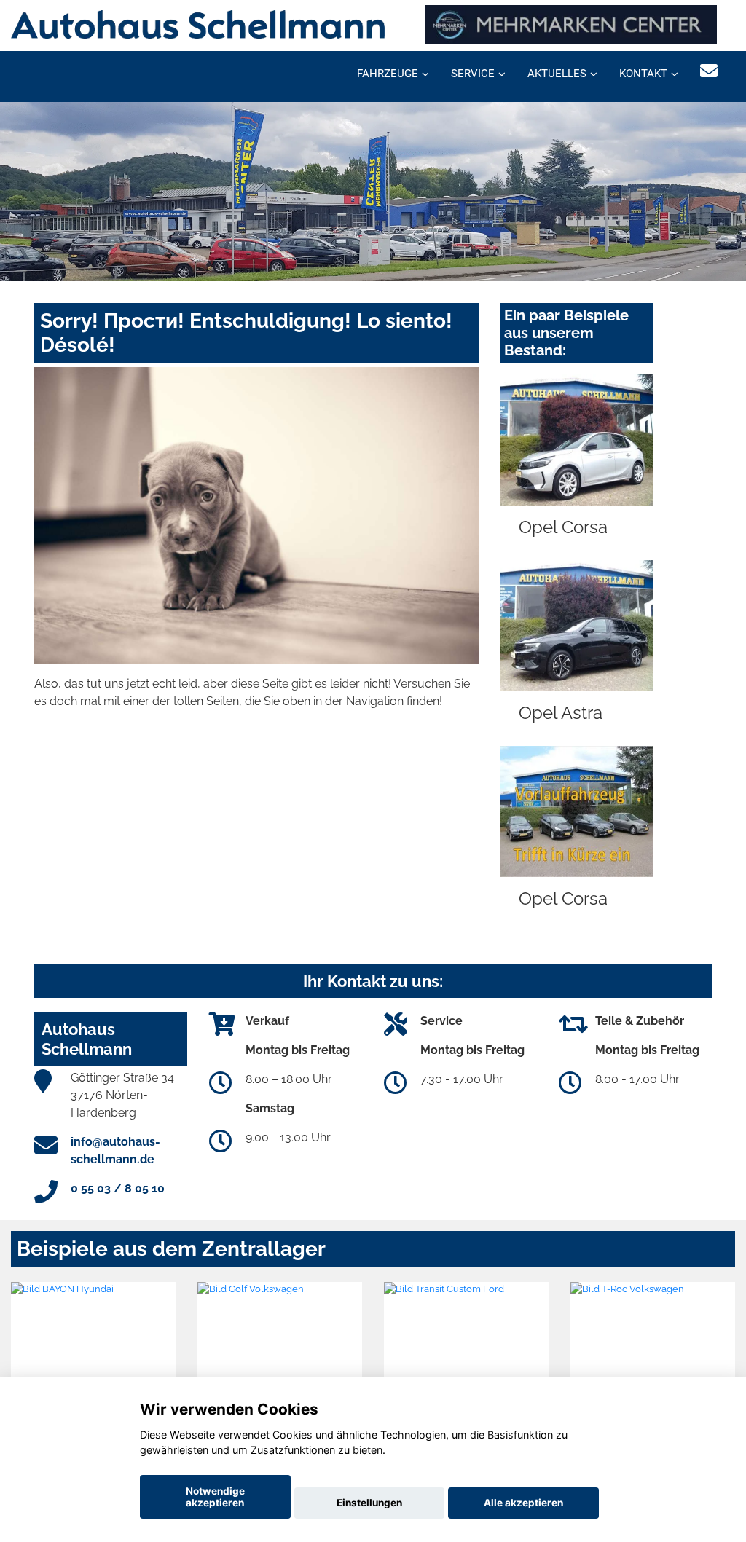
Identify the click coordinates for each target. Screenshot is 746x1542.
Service (473, 73)
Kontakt (643, 73)
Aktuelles (556, 73)
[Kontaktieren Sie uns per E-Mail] (709, 71)
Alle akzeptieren (523, 1502)
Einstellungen (369, 1502)
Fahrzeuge (387, 73)
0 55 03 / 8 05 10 (118, 1188)
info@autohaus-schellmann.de (115, 1150)
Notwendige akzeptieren (215, 1496)
